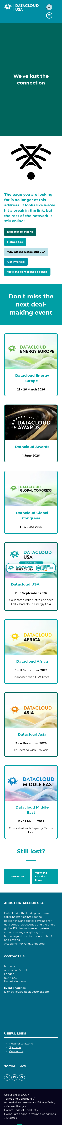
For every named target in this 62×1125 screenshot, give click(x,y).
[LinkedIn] (14, 1077)
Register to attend (21, 1043)
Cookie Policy (15, 1106)
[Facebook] (22, 1077)
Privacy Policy (46, 1102)
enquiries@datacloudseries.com (28, 991)
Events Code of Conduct (20, 1110)
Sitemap (11, 1117)
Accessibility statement (19, 1102)
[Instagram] (7, 1077)
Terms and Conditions (18, 1098)
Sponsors (15, 1047)
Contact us (16, 1051)
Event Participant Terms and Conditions (30, 1114)
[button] (49, 7)
